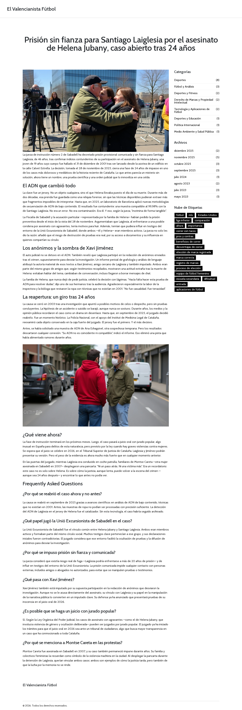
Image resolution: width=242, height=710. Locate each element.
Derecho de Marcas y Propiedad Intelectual (196, 101)
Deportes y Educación (196, 118)
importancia (195, 225)
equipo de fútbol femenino (192, 273)
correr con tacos (186, 231)
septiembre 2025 (196, 170)
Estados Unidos (207, 215)
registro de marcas (187, 263)
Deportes (196, 80)
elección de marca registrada (193, 252)
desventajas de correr (189, 247)
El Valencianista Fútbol (31, 8)
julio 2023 (196, 190)
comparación (202, 220)
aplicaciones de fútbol (189, 289)
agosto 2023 (196, 183)
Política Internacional (196, 125)
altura (179, 225)
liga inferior (183, 220)
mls (191, 215)
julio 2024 (196, 177)
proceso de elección (188, 268)
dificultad (209, 278)
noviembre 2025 (196, 157)
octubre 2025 (196, 163)
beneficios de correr (188, 241)
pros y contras (184, 236)
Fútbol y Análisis (196, 86)
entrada (181, 284)
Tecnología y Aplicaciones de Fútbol (196, 110)
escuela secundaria (187, 278)
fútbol (180, 215)
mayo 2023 (196, 196)
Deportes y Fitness (196, 93)
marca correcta (185, 257)
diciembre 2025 (196, 150)
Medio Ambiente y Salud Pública (196, 131)
